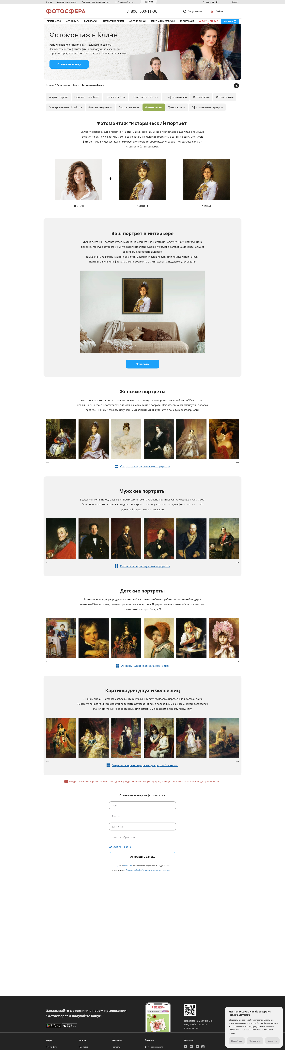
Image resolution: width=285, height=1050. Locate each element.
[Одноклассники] (226, 86)
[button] (237, 462)
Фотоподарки (137, 21)
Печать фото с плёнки (145, 97)
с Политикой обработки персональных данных (147, 870)
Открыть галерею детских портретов (145, 666)
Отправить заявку (142, 856)
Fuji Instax (83, 1047)
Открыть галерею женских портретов (145, 466)
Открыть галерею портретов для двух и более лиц (145, 765)
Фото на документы (100, 107)
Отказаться (255, 1040)
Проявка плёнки (116, 97)
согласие (127, 865)
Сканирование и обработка (65, 107)
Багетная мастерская (163, 21)
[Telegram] (210, 86)
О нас (49, 1)
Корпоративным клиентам (96, 1)
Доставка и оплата (67, 1)
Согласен (272, 1040)
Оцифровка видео (176, 97)
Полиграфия (186, 21)
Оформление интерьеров (207, 107)
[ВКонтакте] (220, 86)
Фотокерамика (225, 97)
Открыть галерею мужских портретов (145, 566)
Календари (90, 21)
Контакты (116, 1047)
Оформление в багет (86, 97)
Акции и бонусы (126, 1)
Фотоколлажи (201, 97)
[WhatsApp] (215, 86)
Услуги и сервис (208, 21)
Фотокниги (72, 21)
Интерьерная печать (113, 21)
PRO (150, 1)
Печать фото (54, 21)
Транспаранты (176, 107)
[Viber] (231, 86)
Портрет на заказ (129, 107)
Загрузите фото (122, 846)
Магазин (228, 21)
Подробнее (236, 1040)
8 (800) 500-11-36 (142, 11)
